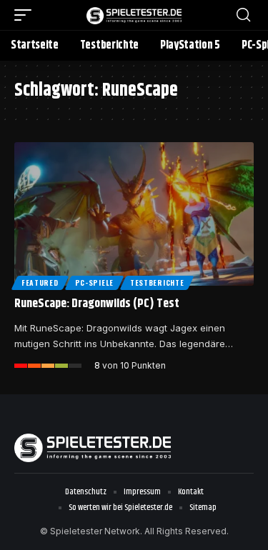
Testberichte (157, 282)
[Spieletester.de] (134, 14)
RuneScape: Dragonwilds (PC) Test (96, 303)
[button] (26, 15)
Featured (40, 282)
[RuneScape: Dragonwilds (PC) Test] (134, 214)
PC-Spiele (94, 282)
